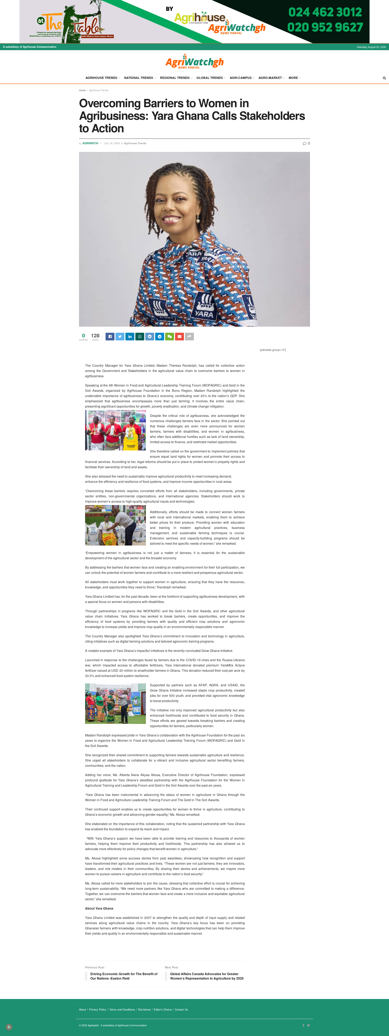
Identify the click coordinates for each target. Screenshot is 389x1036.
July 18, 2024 (112, 143)
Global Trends (210, 77)
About (82, 1009)
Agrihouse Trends (101, 77)
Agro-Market (270, 77)
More (293, 77)
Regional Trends (175, 77)
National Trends (138, 77)
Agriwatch (90, 143)
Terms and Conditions (122, 1009)
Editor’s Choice (163, 1009)
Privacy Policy (97, 1009)
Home (82, 90)
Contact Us (181, 1009)
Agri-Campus (241, 77)
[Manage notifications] (9, 1027)
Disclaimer (144, 1009)
